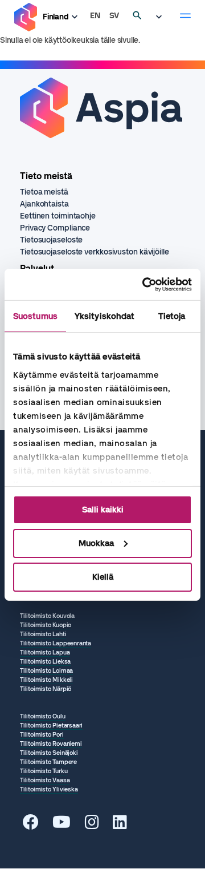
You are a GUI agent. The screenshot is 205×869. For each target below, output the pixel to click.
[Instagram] (92, 825)
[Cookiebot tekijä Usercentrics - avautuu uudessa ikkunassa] (144, 284)
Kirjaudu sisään (161, 17)
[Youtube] (61, 825)
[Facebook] (31, 825)
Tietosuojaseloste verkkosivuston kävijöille (94, 252)
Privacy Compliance (55, 228)
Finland (56, 17)
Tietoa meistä (44, 192)
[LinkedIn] (120, 825)
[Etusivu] (25, 17)
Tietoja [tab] (172, 316)
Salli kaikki (103, 509)
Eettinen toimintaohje (58, 216)
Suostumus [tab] (35, 316)
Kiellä (102, 576)
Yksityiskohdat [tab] (104, 316)
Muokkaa (96, 543)
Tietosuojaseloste (51, 240)
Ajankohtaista (44, 204)
